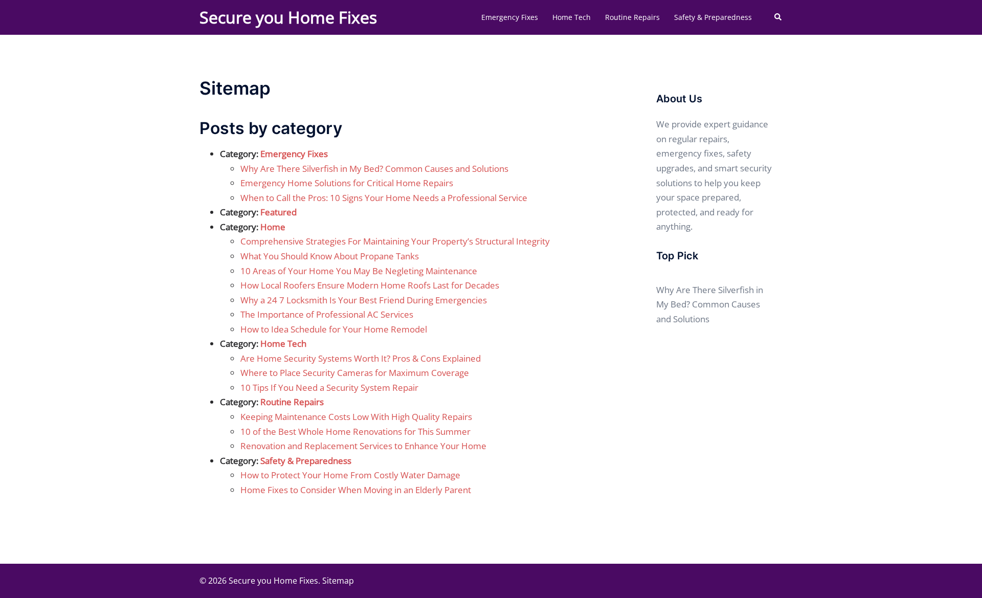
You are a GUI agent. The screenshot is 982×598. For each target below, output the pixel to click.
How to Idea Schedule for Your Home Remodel (333, 329)
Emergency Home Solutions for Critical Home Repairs (346, 183)
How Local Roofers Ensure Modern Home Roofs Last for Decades (369, 285)
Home (272, 227)
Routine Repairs (632, 17)
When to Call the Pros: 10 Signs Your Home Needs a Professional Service (383, 198)
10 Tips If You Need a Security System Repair (329, 387)
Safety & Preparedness (713, 17)
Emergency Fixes (509, 17)
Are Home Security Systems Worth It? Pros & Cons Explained (360, 358)
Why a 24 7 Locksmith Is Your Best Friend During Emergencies (363, 300)
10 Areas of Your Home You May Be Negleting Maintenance (358, 271)
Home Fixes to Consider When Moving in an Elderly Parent (355, 490)
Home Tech (571, 17)
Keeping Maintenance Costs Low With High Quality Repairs (356, 417)
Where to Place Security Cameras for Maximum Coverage (354, 373)
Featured (278, 212)
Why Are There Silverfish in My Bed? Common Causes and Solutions (374, 168)
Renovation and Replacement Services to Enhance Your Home (363, 446)
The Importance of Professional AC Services (326, 314)
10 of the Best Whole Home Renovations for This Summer (355, 431)
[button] (778, 17)
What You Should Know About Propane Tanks (329, 256)
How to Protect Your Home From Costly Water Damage (350, 475)
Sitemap (338, 580)
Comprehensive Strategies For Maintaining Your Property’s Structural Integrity (395, 241)
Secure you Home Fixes (288, 17)
